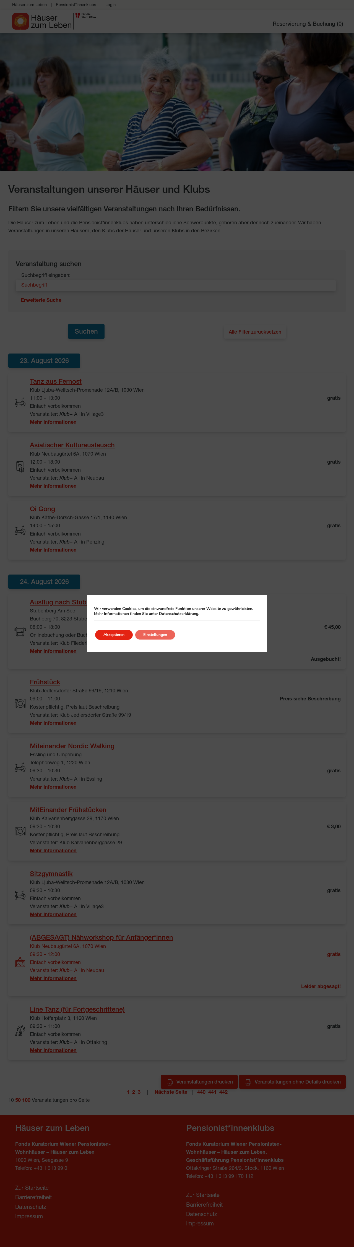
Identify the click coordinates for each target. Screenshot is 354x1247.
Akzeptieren (113, 634)
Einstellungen (155, 634)
